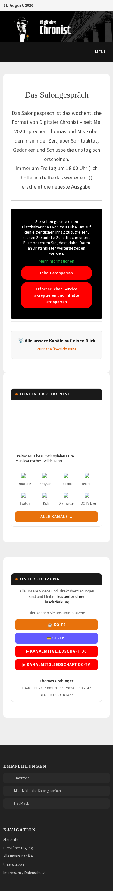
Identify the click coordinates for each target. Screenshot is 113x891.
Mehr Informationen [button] (56, 261)
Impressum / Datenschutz (24, 872)
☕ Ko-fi (56, 624)
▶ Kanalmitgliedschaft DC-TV (56, 664)
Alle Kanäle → (56, 516)
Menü (100, 52)
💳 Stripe (56, 638)
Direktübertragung (18, 848)
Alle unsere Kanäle (18, 856)
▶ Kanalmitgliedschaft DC (56, 651)
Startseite (10, 839)
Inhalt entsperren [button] (56, 273)
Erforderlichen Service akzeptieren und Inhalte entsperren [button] (56, 295)
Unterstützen (13, 864)
